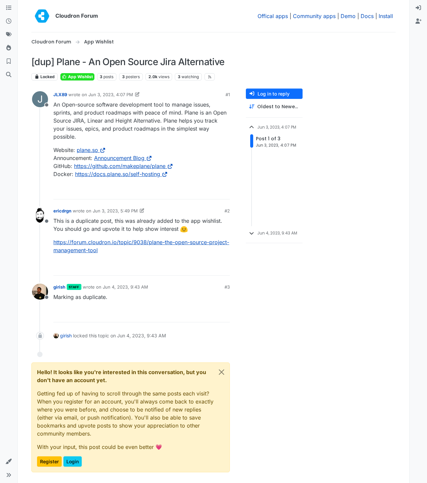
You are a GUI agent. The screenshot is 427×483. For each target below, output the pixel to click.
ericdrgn (62, 210)
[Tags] (9, 34)
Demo (348, 16)
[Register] (418, 21)
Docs (367, 16)
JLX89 (60, 94)
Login (72, 461)
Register (49, 461)
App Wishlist (80, 76)
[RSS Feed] (209, 76)
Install (386, 16)
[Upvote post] (214, 191)
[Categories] (9, 8)
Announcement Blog (119, 158)
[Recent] (9, 21)
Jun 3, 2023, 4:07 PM (110, 94)
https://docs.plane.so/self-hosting (117, 174)
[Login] (418, 8)
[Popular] (9, 48)
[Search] (9, 74)
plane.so (87, 150)
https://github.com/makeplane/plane (119, 166)
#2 (227, 210)
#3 (227, 287)
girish (59, 287)
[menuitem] (418, 8)
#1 (228, 94)
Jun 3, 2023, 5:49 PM (115, 210)
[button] (9, 461)
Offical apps (273, 16)
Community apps (314, 16)
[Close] (222, 372)
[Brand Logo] (42, 16)
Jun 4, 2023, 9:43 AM (125, 287)
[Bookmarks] (9, 61)
